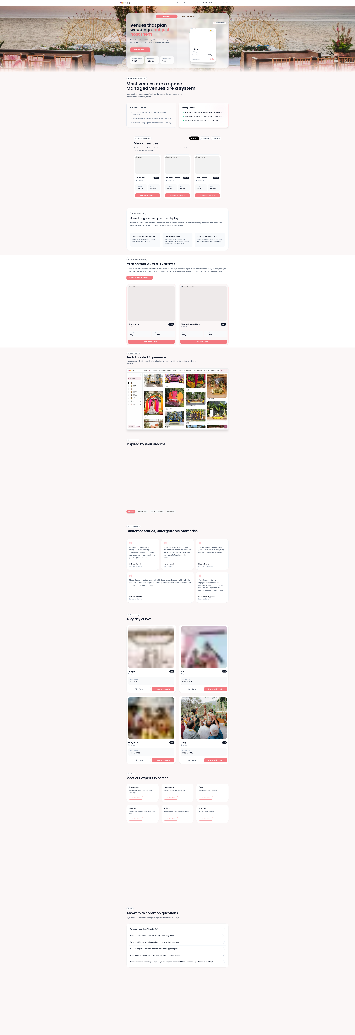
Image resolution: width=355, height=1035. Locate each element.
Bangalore (194, 138)
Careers (217, 3)
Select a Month (191, 866)
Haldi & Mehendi (157, 512)
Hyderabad (205, 138)
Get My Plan (205, 893)
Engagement (142, 512)
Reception (170, 512)
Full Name (188, 844)
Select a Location (192, 875)
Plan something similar (163, 689)
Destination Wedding (188, 16)
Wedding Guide (207, 3)
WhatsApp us (140, 877)
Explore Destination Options (138, 277)
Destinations (188, 3)
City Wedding (166, 16)
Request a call (161, 877)
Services (197, 3)
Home (172, 3)
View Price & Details (146, 195)
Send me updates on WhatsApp (197, 887)
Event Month (188, 862)
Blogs (233, 3)
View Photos (139, 689)
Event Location (189, 871)
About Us (226, 3)
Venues (179, 3)
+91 (187, 857)
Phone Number (189, 853)
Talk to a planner (138, 49)
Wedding (131, 512)
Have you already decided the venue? (196, 880)
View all (215, 138)
